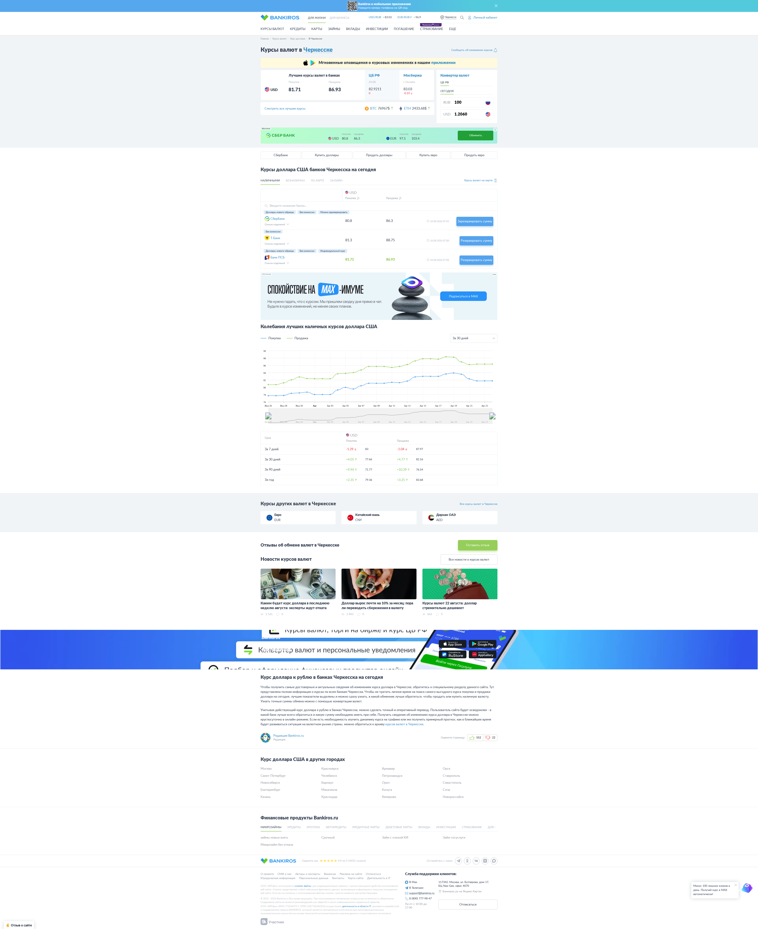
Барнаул (327, 782)
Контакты (338, 878)
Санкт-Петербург (273, 775)
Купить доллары (327, 155)
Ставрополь (451, 775)
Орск (446, 768)
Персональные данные (313, 878)
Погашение (404, 29)
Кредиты (297, 29)
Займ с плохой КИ (395, 837)
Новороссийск (453, 796)
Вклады (353, 29)
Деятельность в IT (378, 878)
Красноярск (330, 768)
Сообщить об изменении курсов (472, 50)
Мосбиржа (412, 75)
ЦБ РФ (374, 75)
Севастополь (452, 782)
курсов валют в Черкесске (404, 724)
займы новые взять (274, 837)
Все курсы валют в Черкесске (478, 504)
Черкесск (450, 17)
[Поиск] (462, 17)
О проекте (267, 874)
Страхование (431, 29)
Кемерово (389, 796)
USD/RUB (375, 17)
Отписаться (373, 874)
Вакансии (330, 874)
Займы (334, 29)
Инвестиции (377, 29)
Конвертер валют (454, 75)
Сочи (446, 789)
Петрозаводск (392, 775)
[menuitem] (380, 416)
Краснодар (329, 796)
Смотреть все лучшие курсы (285, 108)
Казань (266, 796)
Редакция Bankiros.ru (288, 735)
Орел (386, 782)
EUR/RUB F (405, 17)
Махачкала (329, 789)
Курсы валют (272, 29)
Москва (266, 768)
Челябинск (329, 775)
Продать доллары (379, 155)
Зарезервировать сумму (475, 221)
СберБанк (281, 155)
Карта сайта (355, 878)
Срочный (328, 837)
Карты (316, 29)
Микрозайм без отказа (277, 844)
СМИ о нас (285, 874)
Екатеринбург (270, 789)
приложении (443, 63)
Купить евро (428, 155)
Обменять (475, 135)
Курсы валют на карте (478, 180)
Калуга (387, 789)
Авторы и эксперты (307, 874)
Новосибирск (270, 782)
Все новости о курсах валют (469, 559)
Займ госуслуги (454, 837)
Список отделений (275, 224)
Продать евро (474, 155)
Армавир (388, 768)
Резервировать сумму (476, 240)
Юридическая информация (278, 878)
